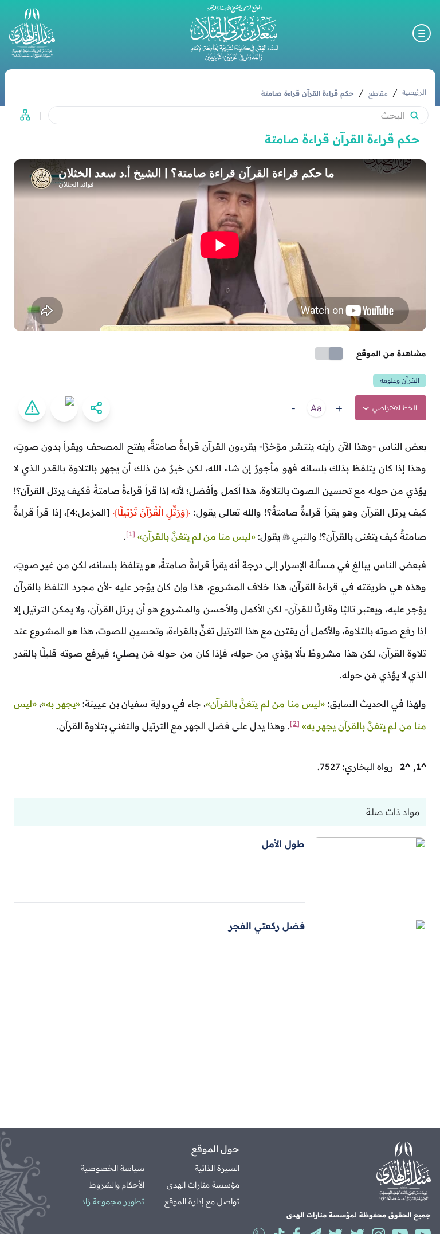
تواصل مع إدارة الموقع (201, 1201)
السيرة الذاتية (217, 1168)
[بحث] (414, 115)
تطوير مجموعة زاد (112, 1201)
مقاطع (378, 93)
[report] (32, 408)
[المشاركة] (96, 408)
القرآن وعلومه (399, 380)
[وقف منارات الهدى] (32, 33)
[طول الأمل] (369, 870)
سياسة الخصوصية (112, 1168)
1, (419, 766)
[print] (64, 408)
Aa (316, 408)
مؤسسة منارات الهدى (203, 1185)
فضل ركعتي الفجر (267, 926)
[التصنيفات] (22, 115)
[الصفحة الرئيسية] (233, 33)
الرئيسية (414, 92)
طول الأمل (283, 844)
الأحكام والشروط (116, 1185)
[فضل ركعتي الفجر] (369, 952)
